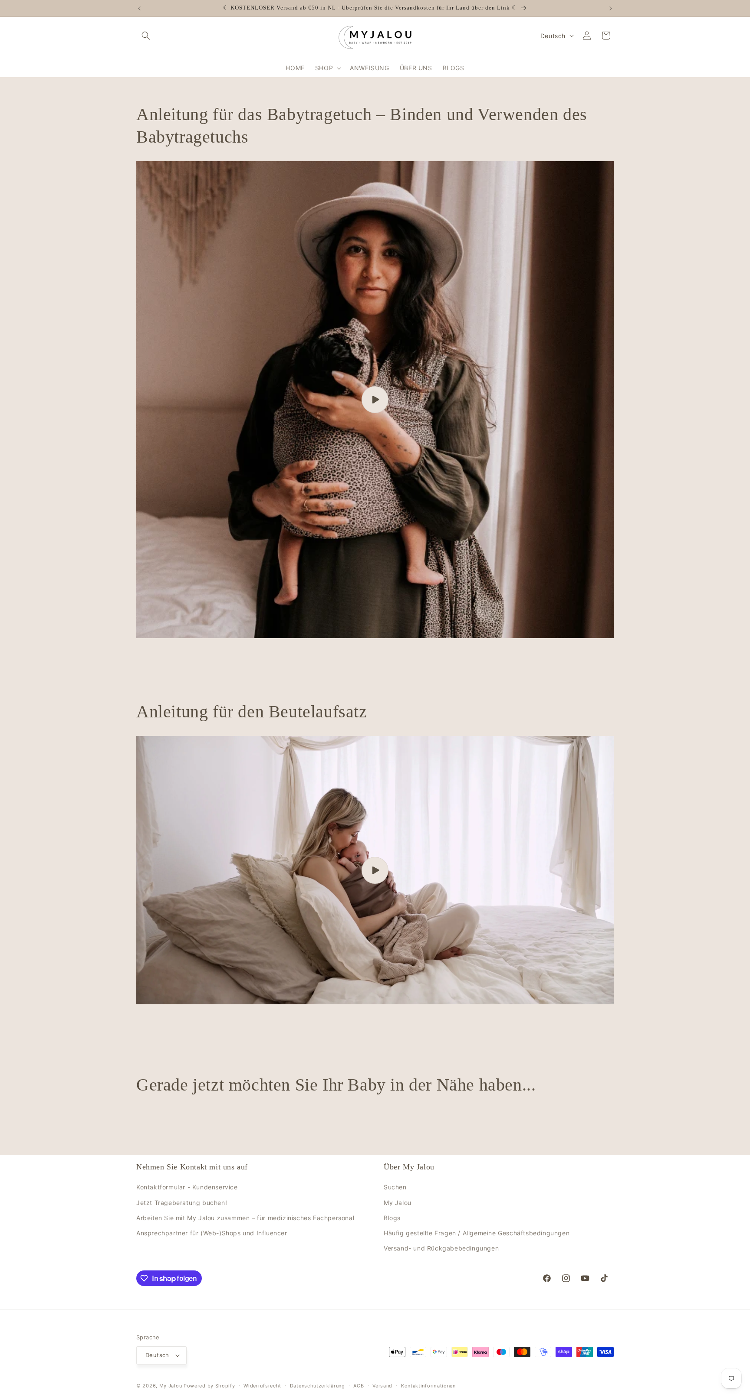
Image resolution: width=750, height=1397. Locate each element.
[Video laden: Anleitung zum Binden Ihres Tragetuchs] (375, 399)
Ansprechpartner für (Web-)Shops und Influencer (211, 1233)
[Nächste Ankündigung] (610, 8)
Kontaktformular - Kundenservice (187, 1187)
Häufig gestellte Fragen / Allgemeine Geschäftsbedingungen (476, 1233)
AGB (358, 1385)
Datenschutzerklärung (317, 1385)
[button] (145, 35)
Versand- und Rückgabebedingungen (441, 1248)
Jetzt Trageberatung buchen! (181, 1202)
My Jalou (397, 1202)
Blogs (392, 1217)
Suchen (395, 1187)
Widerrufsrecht (262, 1385)
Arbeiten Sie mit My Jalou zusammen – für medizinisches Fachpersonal (245, 1217)
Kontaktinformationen (428, 1385)
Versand (382, 1385)
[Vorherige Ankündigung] (139, 8)
